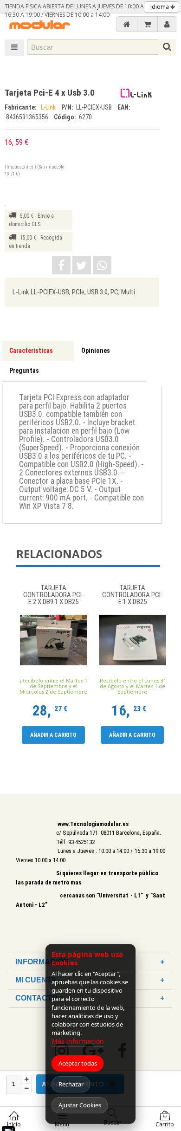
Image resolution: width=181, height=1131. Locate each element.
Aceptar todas (77, 1063)
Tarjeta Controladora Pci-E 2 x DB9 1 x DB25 (53, 595)
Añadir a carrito (53, 735)
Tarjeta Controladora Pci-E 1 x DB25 (132, 595)
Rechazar (71, 1084)
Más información (78, 1041)
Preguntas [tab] (24, 370)
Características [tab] (31, 350)
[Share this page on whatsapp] (102, 265)
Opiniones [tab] (95, 350)
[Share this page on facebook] (61, 265)
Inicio (14, 1124)
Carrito (164, 1124)
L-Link (49, 107)
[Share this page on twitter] (81, 265)
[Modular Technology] (39, 26)
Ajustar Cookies (79, 1105)
